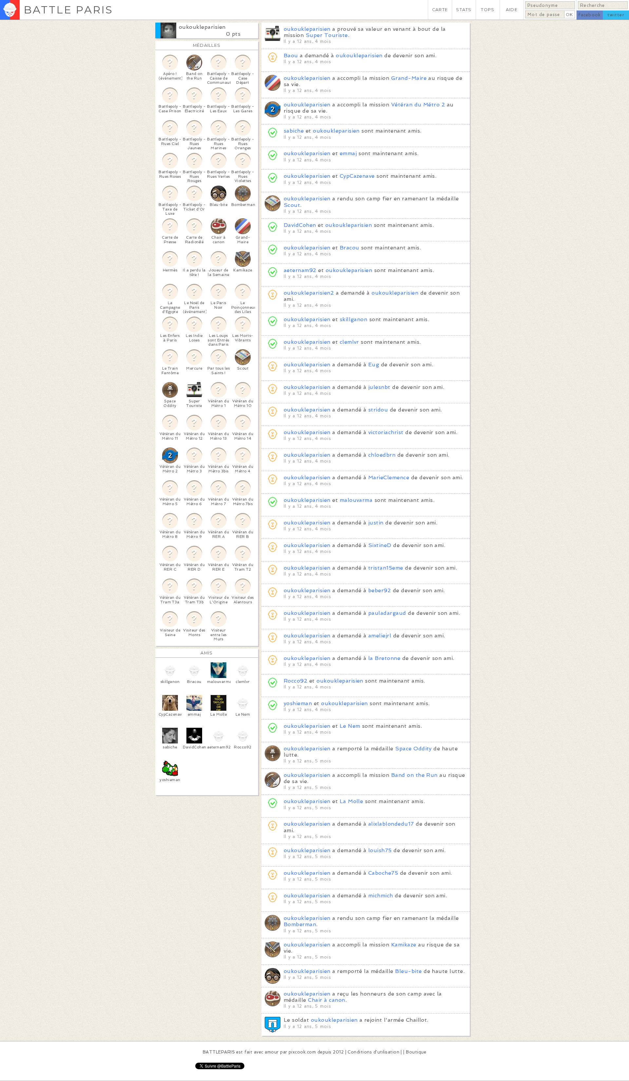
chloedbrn (381, 455)
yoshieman (298, 703)
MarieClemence (388, 477)
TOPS (487, 9)
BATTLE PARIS (68, 9)
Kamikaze (403, 945)
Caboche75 (383, 873)
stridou (378, 410)
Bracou (349, 248)
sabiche (294, 131)
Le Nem (350, 726)
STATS (463, 9)
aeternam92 (300, 270)
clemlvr (349, 342)
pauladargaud (387, 613)
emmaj (348, 153)
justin (376, 523)
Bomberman (300, 924)
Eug (373, 364)
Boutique (416, 1052)
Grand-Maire (409, 78)
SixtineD (379, 545)
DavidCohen (300, 225)
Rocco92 (295, 681)
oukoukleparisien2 (309, 293)
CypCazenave (357, 176)
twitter (615, 14)
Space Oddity (413, 748)
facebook (589, 14)
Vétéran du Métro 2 (418, 104)
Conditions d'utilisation (373, 1052)
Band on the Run (414, 775)
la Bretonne (384, 658)
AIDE (512, 9)
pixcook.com (302, 1052)
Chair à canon (326, 1000)
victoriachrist (386, 432)
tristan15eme (385, 568)
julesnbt (379, 387)
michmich (380, 895)
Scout (292, 205)
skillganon (354, 319)
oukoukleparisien (202, 27)
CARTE (440, 9)
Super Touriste (327, 35)
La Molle (351, 801)
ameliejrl (379, 635)
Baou (291, 55)
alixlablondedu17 (391, 824)
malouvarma (356, 500)
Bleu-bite (408, 971)
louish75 (380, 850)
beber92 (379, 590)
